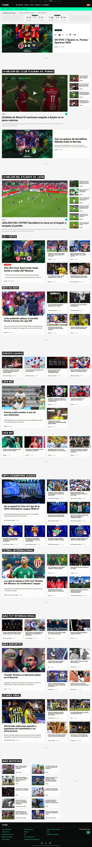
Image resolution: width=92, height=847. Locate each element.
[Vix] (88, 5)
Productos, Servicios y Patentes (53, 829)
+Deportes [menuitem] (38, 5)
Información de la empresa (8, 834)
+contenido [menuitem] (45, 5)
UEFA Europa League (7, 375)
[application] (35, 93)
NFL (49, 667)
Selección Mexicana (75, 281)
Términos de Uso (5, 831)
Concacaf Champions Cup (76, 595)
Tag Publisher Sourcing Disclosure (31, 839)
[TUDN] (5, 4)
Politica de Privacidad (6, 829)
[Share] (66, 114)
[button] (34, 93)
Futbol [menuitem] (32, 5)
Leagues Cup (73, 740)
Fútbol (72, 333)
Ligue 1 (72, 259)
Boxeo (5, 689)
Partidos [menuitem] (20, 5)
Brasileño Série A (51, 718)
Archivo (48, 831)
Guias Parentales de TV (29, 836)
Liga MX (49, 259)
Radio (56, 1)
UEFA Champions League (9, 520)
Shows (35, 1)
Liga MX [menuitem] (26, 5)
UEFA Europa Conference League (11, 595)
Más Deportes (51, 689)
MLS (71, 718)
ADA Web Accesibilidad (7, 836)
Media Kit (26, 831)
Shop (59, 1)
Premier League (28, 638)
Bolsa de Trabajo (5, 839)
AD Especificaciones (28, 829)
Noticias (40, 1)
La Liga (49, 573)
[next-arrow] (90, 367)
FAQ (25, 834)
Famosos (45, 1)
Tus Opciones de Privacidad (52, 834)
